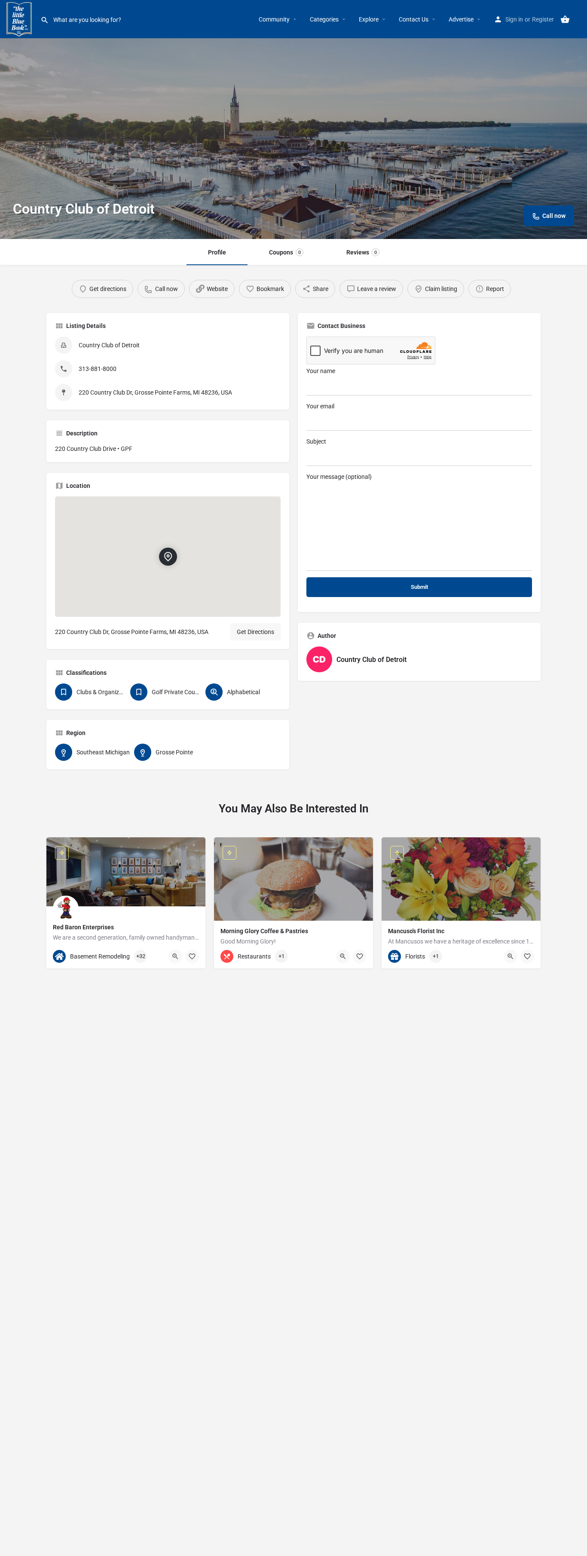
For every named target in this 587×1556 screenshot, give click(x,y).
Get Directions (255, 631)
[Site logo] (20, 18)
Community (274, 19)
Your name (320, 371)
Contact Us (413, 19)
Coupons (285, 252)
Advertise (461, 19)
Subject (316, 441)
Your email (320, 406)
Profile (217, 252)
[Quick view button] (175, 956)
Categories (324, 19)
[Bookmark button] (192, 956)
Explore (369, 19)
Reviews (361, 252)
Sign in (514, 19)
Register (543, 19)
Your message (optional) (339, 476)
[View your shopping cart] (565, 19)
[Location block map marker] (168, 557)
